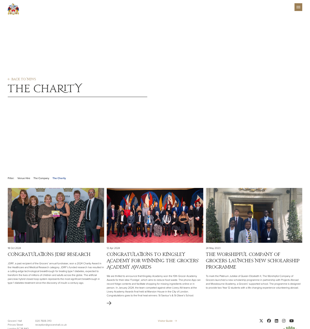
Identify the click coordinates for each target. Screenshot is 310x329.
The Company (41, 178)
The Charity (59, 178)
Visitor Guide (165, 321)
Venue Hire (23, 178)
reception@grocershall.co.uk (51, 324)
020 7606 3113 (43, 321)
